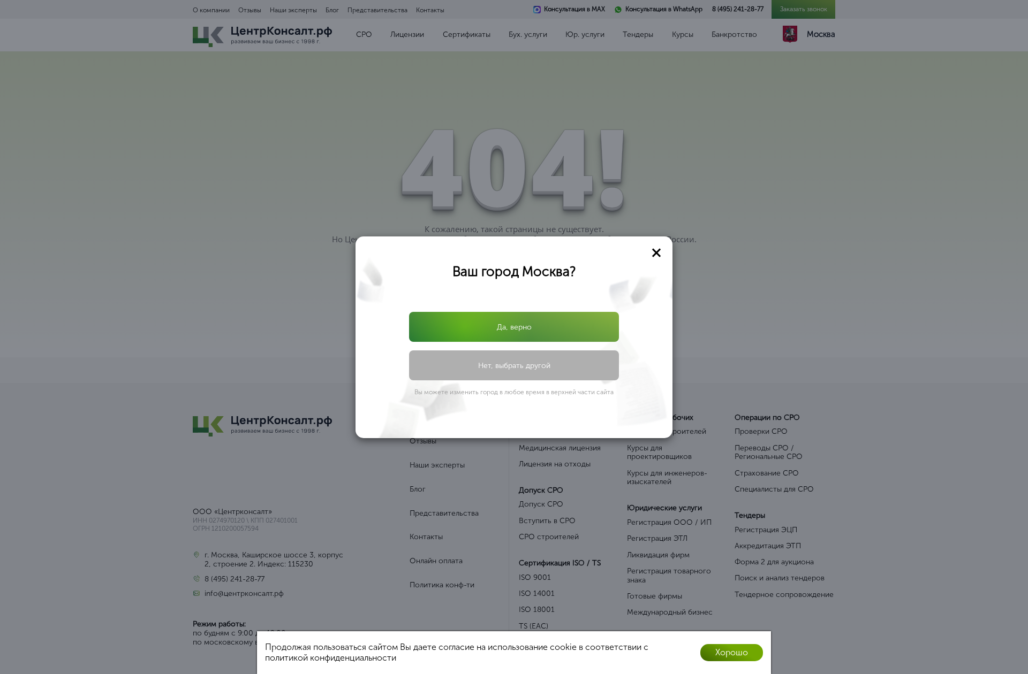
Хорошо (731, 652)
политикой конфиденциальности (330, 658)
